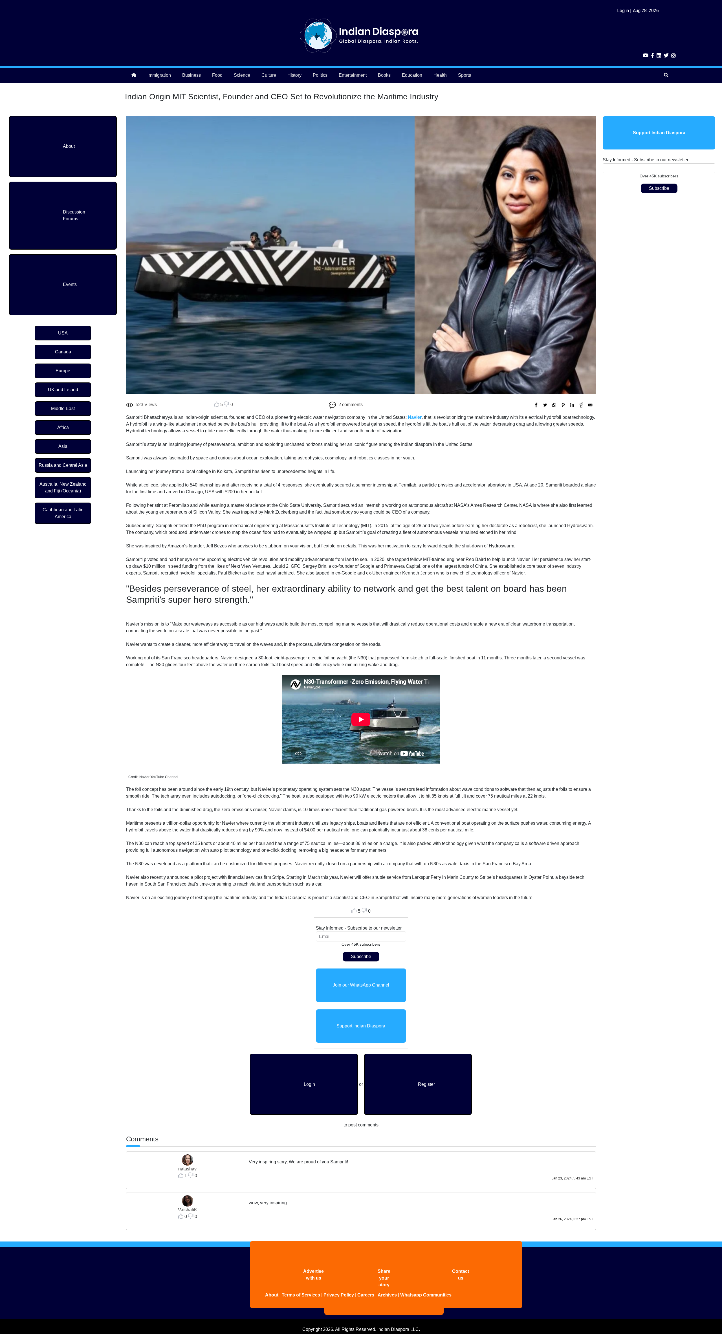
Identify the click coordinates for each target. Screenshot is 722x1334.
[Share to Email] (590, 405)
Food (217, 75)
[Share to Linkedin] (572, 405)
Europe (63, 370)
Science (242, 75)
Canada (63, 351)
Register (426, 1084)
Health (440, 75)
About (69, 146)
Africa (63, 427)
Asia (62, 446)
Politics (320, 75)
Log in (623, 10)
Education (412, 75)
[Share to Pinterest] (563, 405)
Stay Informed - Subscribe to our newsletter (359, 928)
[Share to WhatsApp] (554, 405)
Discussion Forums (74, 215)
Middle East (63, 408)
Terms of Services (301, 1295)
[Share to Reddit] (581, 405)
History (294, 75)
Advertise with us (313, 1274)
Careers (365, 1295)
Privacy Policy (338, 1295)
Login (309, 1084)
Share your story (384, 1278)
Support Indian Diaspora (360, 1025)
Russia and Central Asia (63, 465)
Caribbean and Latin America (63, 513)
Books (384, 75)
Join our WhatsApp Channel (361, 985)
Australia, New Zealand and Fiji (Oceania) (63, 487)
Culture (268, 75)
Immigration (159, 75)
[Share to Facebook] (536, 405)
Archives (387, 1295)
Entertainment (353, 75)
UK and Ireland (63, 389)
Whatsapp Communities (426, 1295)
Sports (464, 75)
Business (191, 75)
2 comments (350, 404)
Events (70, 284)
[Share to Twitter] (545, 405)
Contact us (460, 1274)
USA (63, 333)
